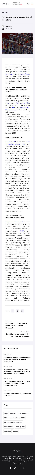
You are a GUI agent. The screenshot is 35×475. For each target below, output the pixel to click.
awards (12, 413)
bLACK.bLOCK (23, 413)
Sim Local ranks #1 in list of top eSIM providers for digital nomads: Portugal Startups (17, 383)
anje (6, 413)
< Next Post (8, 321)
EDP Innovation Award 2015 (14, 418)
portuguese (20, 427)
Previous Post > (25, 332)
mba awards (8, 427)
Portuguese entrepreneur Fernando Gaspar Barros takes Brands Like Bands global (17, 359)
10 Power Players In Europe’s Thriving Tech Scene (17, 394)
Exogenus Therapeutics (13, 422)
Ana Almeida (8, 26)
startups (7, 431)
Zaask (15, 431)
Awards (5, 12)
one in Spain (24, 74)
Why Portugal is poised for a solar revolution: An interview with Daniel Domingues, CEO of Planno (17, 371)
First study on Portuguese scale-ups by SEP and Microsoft (16, 325)
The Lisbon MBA (23, 103)
